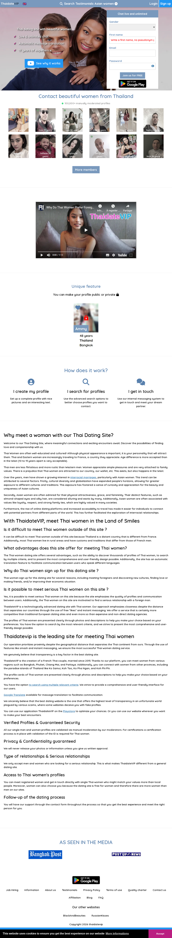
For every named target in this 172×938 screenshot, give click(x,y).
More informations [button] (117, 933)
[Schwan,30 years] (45, 146)
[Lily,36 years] (18, 120)
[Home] (10, 3)
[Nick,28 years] (153, 146)
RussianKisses (100, 915)
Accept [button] (160, 933)
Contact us (159, 890)
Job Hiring (12, 890)
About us (50, 890)
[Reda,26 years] (153, 120)
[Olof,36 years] (99, 120)
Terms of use (114, 890)
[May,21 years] (126, 120)
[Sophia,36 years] (72, 146)
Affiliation (75, 897)
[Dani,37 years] (45, 120)
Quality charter (137, 890)
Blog (89, 897)
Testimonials (69, 890)
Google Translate (14, 694)
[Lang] (24, 3)
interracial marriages (83, 477)
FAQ (100, 897)
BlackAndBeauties (74, 915)
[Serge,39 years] (99, 146)
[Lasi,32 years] (72, 120)
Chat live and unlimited (132, 13)
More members (86, 170)
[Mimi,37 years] (126, 146)
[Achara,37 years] (18, 146)
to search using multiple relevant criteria (53, 684)
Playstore (69, 711)
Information (31, 890)
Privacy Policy (91, 890)
